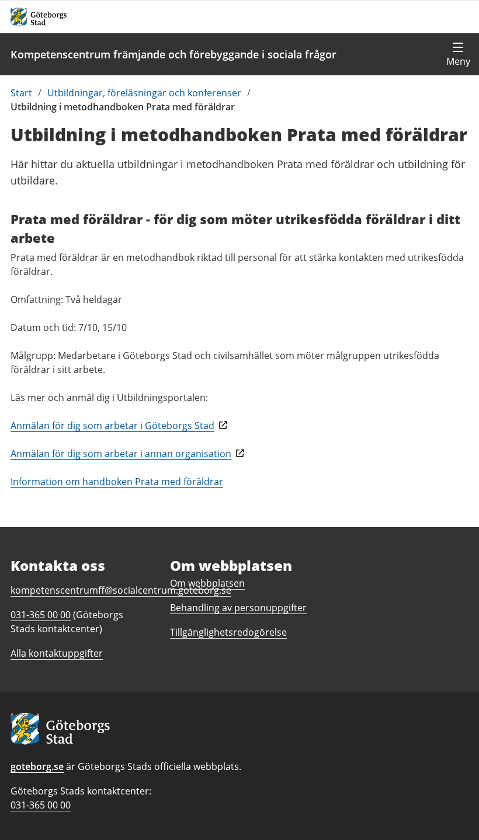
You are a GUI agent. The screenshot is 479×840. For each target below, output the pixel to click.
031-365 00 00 (41, 805)
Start (21, 92)
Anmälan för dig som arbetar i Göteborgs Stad (112, 425)
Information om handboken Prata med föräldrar (117, 481)
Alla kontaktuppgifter (57, 653)
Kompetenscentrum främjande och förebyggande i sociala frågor (173, 54)
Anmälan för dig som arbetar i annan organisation (121, 453)
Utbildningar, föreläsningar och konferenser (144, 92)
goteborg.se (37, 766)
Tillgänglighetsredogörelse (228, 632)
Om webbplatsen (207, 583)
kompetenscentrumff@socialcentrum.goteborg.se (121, 590)
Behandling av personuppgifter (238, 607)
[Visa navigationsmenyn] (458, 54)
